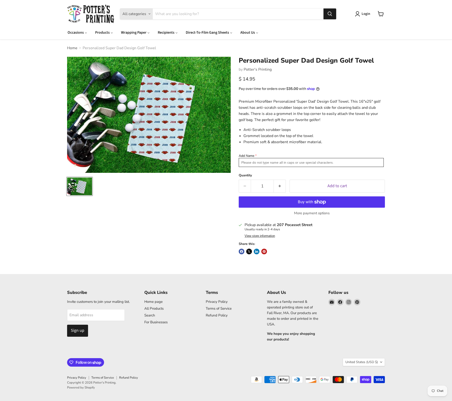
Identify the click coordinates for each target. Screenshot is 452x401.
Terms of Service (219, 308)
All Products (154, 308)
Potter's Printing (258, 69)
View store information (260, 236)
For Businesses (156, 322)
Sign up (77, 330)
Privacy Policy (217, 301)
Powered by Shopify (81, 387)
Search (149, 315)
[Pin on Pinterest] (264, 251)
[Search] (329, 13)
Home (72, 48)
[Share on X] (249, 251)
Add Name (246, 156)
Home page (153, 301)
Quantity (245, 175)
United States (361, 362)
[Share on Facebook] (241, 251)
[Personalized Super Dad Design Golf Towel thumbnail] (80, 186)
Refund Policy (217, 315)
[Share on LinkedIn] (256, 251)
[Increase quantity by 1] (280, 186)
